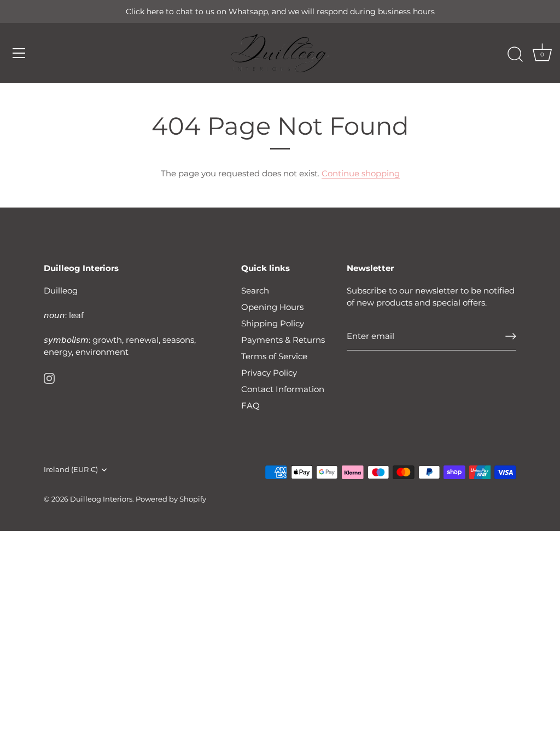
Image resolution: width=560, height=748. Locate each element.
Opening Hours (272, 307)
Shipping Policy (272, 323)
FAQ (250, 405)
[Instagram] (49, 377)
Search (255, 290)
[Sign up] (510, 336)
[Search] (515, 55)
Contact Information (282, 389)
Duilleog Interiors (101, 499)
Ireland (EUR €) (71, 469)
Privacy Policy (269, 372)
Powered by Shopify (171, 499)
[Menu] (19, 53)
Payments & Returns (283, 340)
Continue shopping (361, 173)
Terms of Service (274, 356)
